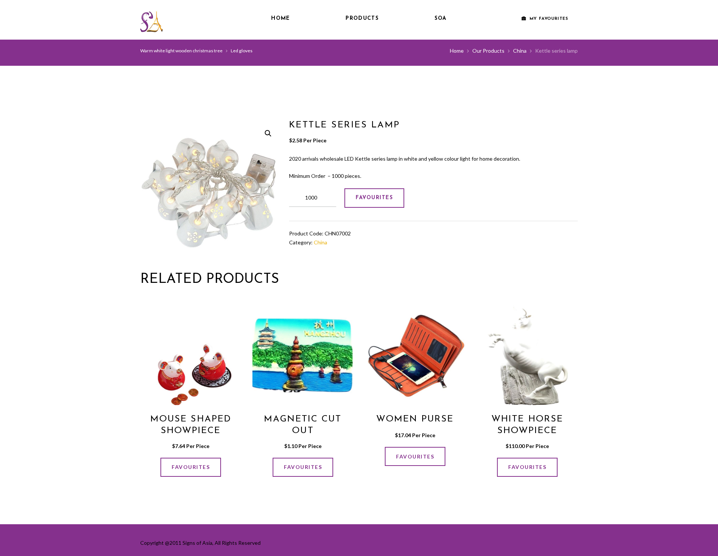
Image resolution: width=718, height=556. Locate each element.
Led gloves (241, 50)
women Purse (415, 419)
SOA (441, 18)
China (520, 50)
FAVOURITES (374, 198)
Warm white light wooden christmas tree (181, 50)
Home (280, 18)
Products (362, 18)
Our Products (488, 50)
